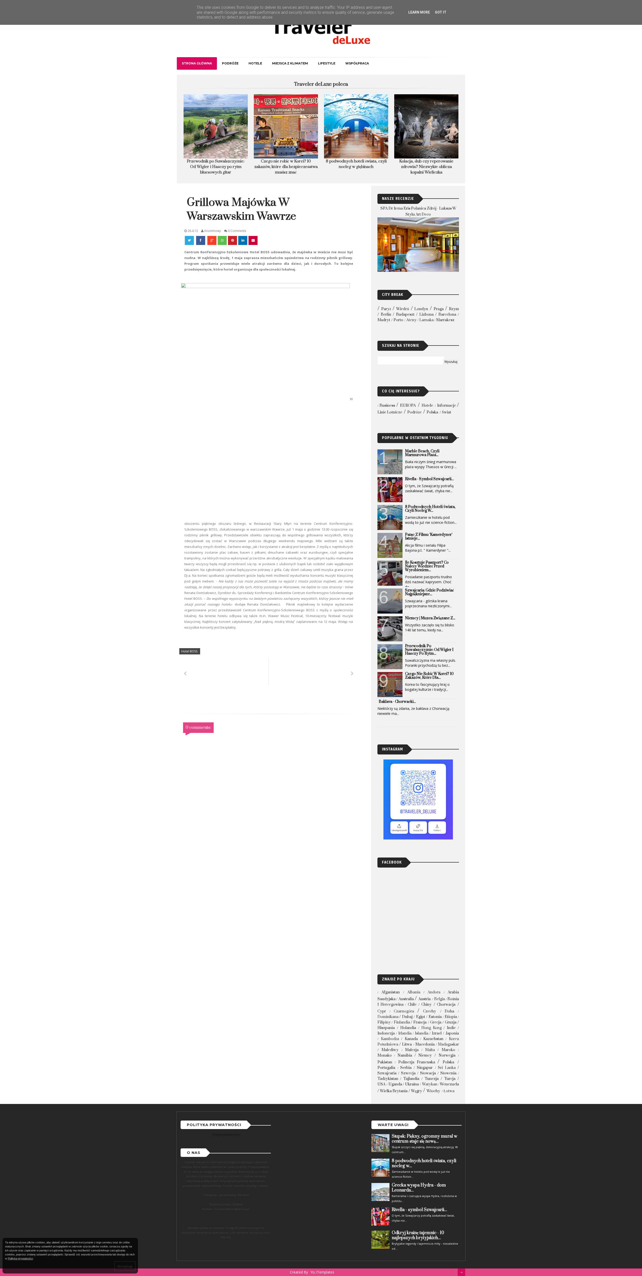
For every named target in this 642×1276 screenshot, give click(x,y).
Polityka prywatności (225, 1134)
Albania (413, 992)
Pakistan (384, 1062)
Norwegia (447, 1055)
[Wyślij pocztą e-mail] (253, 240)
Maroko (448, 1050)
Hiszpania (386, 1028)
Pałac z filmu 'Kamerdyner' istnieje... (428, 536)
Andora (434, 992)
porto (398, 320)
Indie (451, 1028)
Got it (440, 12)
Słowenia (448, 1073)
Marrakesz (445, 320)
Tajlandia (411, 1078)
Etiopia (451, 1016)
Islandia (421, 1033)
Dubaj (407, 1016)
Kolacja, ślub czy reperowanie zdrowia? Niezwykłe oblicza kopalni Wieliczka (356, 167)
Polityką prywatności (20, 1258)
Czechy (429, 1011)
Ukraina (412, 1084)
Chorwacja (446, 1004)
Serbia (406, 1067)
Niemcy (425, 1055)
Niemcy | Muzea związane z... (430, 618)
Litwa (407, 1044)
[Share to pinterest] (232, 240)
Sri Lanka (447, 1067)
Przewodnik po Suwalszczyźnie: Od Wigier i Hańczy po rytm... (429, 650)
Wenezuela (449, 1084)
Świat (446, 412)
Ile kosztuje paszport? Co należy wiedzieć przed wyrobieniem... (427, 566)
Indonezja (386, 1033)
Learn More (419, 12)
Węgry (416, 1091)
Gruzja (450, 1022)
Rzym (454, 309)
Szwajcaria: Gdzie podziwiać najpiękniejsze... (429, 592)
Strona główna (197, 63)
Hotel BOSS (189, 651)
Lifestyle (326, 63)
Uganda (395, 1084)
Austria (424, 999)
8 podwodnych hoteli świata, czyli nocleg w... (430, 508)
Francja (420, 1022)
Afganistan (390, 992)
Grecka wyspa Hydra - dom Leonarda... (419, 1187)
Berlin (386, 314)
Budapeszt (405, 314)
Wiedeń (402, 309)
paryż (386, 309)
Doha (449, 1011)
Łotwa (449, 1091)
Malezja (412, 1050)
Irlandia (405, 1033)
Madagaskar (448, 1044)
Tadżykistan (387, 1078)
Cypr (381, 1011)
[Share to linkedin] (242, 240)
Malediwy (389, 1050)
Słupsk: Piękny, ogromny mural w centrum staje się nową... (424, 1139)
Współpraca (357, 63)
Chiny (426, 1004)
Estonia (435, 1016)
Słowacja (428, 1073)
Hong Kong (431, 1028)
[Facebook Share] (201, 240)
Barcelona (447, 314)
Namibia (404, 1055)
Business (387, 405)
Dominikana (387, 1016)
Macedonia (425, 1044)
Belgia (439, 999)
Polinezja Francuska (416, 1062)
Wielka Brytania (394, 1091)
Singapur (425, 1067)
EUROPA (408, 405)
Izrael (437, 1033)
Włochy (433, 1091)
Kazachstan (433, 1039)
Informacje (446, 405)
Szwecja (408, 1073)
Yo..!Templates (322, 1272)
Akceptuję (125, 1266)
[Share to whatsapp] (222, 240)
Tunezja (432, 1078)
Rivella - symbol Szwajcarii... (429, 479)
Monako (384, 1055)
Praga (439, 309)
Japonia (452, 1033)
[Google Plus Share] (211, 240)
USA (381, 1084)
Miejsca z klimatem (290, 63)
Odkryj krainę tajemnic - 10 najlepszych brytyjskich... (418, 1235)
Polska (432, 412)
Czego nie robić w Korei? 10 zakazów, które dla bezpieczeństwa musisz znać (216, 167)
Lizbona (426, 314)
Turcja (449, 1078)
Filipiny (384, 1022)
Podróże (230, 63)
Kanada (411, 1039)
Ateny (411, 320)
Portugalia (386, 1067)
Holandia (408, 1028)
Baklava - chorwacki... (397, 701)
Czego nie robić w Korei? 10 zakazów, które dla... (429, 675)
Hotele (255, 63)
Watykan (429, 1084)
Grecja (435, 1022)
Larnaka (426, 320)
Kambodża (390, 1039)
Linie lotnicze (389, 412)
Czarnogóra (404, 1011)
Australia (406, 999)
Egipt (420, 1016)
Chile (412, 1004)
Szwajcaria (386, 1073)
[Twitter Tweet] (190, 240)
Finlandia (402, 1022)
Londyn (421, 309)
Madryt (383, 320)
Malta (430, 1050)
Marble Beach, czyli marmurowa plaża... (422, 453)
